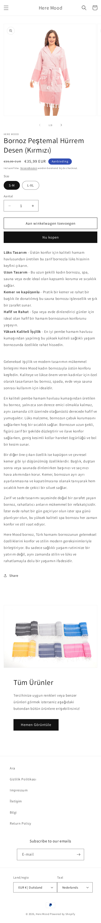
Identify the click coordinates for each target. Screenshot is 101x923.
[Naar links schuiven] (39, 125)
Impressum (19, 790)
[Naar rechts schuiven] (61, 125)
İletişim (16, 801)
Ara (12, 768)
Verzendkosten (28, 168)
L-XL (30, 185)
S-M (12, 185)
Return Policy (20, 823)
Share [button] (13, 575)
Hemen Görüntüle (36, 724)
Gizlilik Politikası (23, 779)
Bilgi (13, 812)
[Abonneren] (78, 854)
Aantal (8, 196)
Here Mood (42, 914)
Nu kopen (50, 237)
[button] (6, 7)
